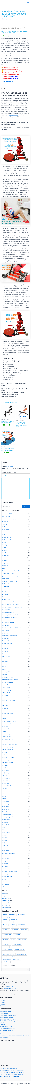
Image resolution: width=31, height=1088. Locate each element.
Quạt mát (4, 868)
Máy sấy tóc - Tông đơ (7, 762)
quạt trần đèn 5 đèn (18, 941)
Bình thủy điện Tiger (7, 917)
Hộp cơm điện (5, 661)
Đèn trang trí (5, 648)
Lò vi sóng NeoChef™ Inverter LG (10, 679)
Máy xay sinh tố (5, 783)
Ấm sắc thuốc (5, 521)
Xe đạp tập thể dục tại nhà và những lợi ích (12, 1070)
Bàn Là (3, 527)
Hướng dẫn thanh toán (6, 1026)
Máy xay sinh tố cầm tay (7, 786)
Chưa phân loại (5, 630)
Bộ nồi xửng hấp (6, 583)
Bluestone (5, 914)
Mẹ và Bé (4, 793)
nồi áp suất (14, 936)
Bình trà (3, 568)
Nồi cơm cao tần (6, 819)
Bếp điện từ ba (5, 529)
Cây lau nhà (4, 596)
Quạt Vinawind (5, 946)
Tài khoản (2, 1004)
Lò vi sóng (4, 674)
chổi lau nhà (5, 924)
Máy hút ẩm (4, 697)
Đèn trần (4, 646)
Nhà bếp (4, 796)
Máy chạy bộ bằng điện (7, 682)
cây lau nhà (12, 924)
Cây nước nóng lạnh (7, 599)
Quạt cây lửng (5, 861)
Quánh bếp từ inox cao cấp (8, 853)
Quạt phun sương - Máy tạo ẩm (9, 871)
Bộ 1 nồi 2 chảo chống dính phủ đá (10, 571)
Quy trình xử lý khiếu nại (6, 1030)
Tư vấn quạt (4, 905)
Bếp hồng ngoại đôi (6, 539)
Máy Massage (5, 731)
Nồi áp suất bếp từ (6, 801)
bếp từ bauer (15, 917)
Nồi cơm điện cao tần (14, 931)
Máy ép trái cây (5, 695)
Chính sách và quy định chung (8, 1019)
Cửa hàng (2, 1000)
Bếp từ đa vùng (5, 555)
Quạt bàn (4, 856)
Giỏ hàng (2, 1002)
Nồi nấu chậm (5, 845)
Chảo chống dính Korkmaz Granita (10, 615)
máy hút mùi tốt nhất (7, 927)
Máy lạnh (4, 718)
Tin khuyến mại (5, 898)
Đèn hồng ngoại (5, 638)
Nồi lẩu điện (4, 835)
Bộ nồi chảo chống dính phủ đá (9, 581)
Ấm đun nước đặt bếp (7, 513)
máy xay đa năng (6, 929)
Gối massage (5, 653)
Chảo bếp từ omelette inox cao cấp (10, 604)
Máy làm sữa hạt (6, 716)
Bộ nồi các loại (5, 578)
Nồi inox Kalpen (6, 936)
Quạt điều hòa (5, 863)
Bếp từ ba (4, 547)
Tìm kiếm (26, 506)
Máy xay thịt (4, 788)
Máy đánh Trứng (6, 687)
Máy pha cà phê (5, 752)
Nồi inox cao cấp (6, 832)
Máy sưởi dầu (5, 765)
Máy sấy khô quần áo (7, 760)
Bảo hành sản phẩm (5, 1011)
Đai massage (5, 633)
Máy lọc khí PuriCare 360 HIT (9, 721)
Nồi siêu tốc (4, 848)
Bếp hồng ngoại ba (6, 537)
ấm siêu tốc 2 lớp (6, 956)
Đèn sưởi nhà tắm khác (7, 643)
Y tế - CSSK (4, 887)
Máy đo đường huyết (7, 690)
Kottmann (4, 666)
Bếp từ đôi (4, 558)
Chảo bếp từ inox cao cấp (8, 602)
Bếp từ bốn (4, 550)
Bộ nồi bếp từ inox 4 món (8, 573)
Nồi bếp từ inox (5, 806)
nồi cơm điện (5, 931)
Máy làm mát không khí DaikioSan (20, 927)
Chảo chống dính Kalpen (7, 922)
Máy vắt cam (5, 780)
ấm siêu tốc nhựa (6, 961)
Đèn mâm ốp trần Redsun (14, 951)
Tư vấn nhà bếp (5, 903)
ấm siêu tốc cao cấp (7, 959)
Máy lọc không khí (6, 723)
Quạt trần (4, 879)
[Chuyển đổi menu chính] (28, 2)
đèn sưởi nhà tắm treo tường (8, 954)
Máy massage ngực (6, 741)
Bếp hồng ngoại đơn (7, 542)
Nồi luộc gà (4, 843)
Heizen (3, 659)
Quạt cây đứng (5, 858)
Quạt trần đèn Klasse (17, 944)
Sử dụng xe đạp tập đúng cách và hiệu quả (12, 1068)
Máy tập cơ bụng (11, 27)
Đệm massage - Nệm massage (9, 635)
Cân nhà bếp (5, 594)
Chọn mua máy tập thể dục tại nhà (9, 1076)
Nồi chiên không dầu (7, 811)
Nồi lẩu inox (4, 840)
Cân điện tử (4, 591)
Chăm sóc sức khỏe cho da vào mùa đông (11, 1074)
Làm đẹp (4, 669)
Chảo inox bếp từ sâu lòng (8, 620)
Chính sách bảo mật (5, 1013)
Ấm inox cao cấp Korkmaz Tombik (10, 519)
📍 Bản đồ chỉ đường (7, 81)
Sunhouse (5, 951)
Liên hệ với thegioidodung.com (8, 1028)
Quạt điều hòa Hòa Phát (7, 949)
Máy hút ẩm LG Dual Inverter (8, 700)
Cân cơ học (4, 589)
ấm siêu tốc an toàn (16, 956)
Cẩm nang (4, 893)
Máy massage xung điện (7, 747)
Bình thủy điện (5, 565)
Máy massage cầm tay (7, 734)
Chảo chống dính (6, 609)
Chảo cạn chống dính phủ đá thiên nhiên (12, 607)
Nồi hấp (3, 827)
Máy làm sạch (5, 708)
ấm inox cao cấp (6, 516)
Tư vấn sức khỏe (6, 907)
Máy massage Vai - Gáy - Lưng (9, 744)
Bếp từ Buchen (5, 552)
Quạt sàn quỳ (5, 874)
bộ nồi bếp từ (5, 919)
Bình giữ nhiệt (5, 563)
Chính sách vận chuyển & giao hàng (9, 1021)
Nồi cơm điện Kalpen (7, 934)
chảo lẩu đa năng (18, 922)
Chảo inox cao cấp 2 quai (8, 622)
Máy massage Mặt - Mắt (7, 739)
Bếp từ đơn (4, 560)
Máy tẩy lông (5, 775)
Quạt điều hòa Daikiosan (16, 946)
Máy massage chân (6, 736)
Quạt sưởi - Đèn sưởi (7, 876)
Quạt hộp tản (5, 866)
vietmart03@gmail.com (10, 988)
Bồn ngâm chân (5, 586)
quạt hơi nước (5, 939)
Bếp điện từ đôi (5, 532)
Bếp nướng (4, 545)
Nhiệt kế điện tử (5, 799)
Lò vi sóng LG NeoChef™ (8, 677)
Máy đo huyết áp (6, 692)
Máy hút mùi (4, 705)
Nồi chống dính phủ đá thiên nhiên (10, 817)
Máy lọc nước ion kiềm (7, 729)
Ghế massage (5, 651)
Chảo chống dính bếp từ (8, 612)
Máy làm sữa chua (6, 710)
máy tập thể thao (13, 115)
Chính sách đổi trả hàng (6, 1017)
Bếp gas (3, 534)
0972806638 (14, 78)
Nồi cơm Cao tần (24, 929)
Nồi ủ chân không (6, 850)
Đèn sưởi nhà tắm (6, 640)
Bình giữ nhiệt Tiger (21, 914)
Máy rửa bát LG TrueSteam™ (8, 757)
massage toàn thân (21, 924)
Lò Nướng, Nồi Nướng (7, 672)
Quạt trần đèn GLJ (6, 944)
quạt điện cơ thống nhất (19, 949)
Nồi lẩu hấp (4, 837)
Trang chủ (3, 27)
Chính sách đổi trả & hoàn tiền (8, 1015)
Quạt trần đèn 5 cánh (7, 941)
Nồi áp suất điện (5, 804)
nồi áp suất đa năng (23, 936)
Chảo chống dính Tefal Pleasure (9, 617)
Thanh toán (3, 1006)
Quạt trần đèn (5, 881)
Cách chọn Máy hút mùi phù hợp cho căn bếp (12, 1072)
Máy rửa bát (4, 754)
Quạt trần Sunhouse (22, 939)
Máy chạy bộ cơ (5, 684)
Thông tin (4, 896)
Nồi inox (4, 830)
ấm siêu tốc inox (16, 959)
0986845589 (14, 76)
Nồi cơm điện (5, 822)
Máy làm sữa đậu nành (7, 713)
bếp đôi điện (23, 917)
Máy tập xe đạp (5, 773)
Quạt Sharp (13, 939)
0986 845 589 (9, 986)
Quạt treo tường (5, 884)
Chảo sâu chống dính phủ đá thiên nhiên (12, 628)
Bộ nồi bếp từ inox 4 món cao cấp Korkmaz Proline (14, 576)
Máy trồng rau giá (6, 778)
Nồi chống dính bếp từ (7, 814)
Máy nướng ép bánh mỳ (7, 749)
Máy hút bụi (4, 703)
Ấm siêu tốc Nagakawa (21, 954)
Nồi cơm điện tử (5, 824)
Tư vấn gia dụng (5, 900)
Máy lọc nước (5, 726)
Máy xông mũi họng (6, 791)
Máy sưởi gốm (5, 767)
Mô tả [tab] (3, 88)
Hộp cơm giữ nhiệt (6, 664)
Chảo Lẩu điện (5, 625)
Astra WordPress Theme (24, 1085)
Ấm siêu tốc (4, 524)
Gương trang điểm (6, 656)
